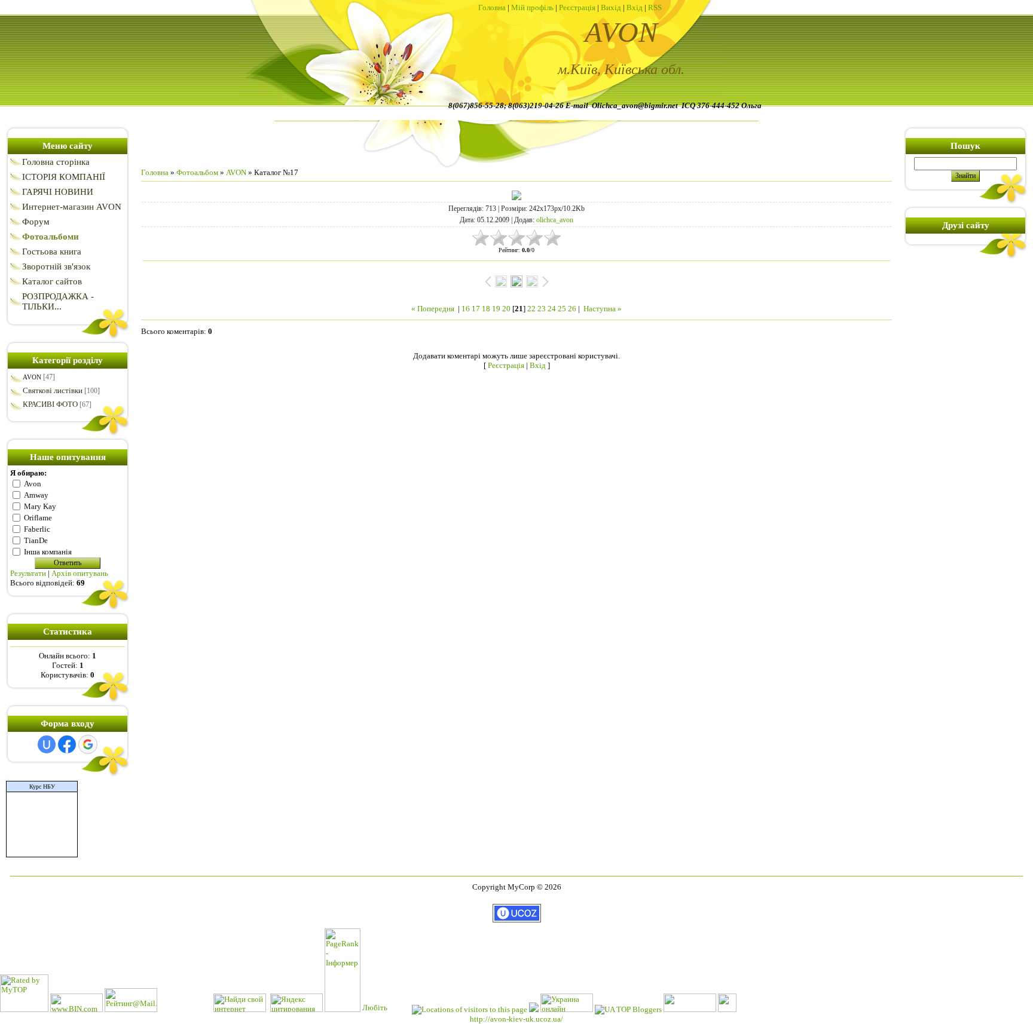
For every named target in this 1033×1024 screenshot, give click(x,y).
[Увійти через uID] (47, 744)
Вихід (611, 7)
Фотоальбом (197, 172)
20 (506, 308)
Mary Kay (40, 505)
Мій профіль (532, 7)
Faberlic (37, 528)
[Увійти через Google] (87, 744)
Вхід (634, 7)
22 (531, 308)
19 (496, 308)
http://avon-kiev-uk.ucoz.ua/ (516, 1018)
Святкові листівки (52, 390)
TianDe (36, 539)
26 (572, 308)
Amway (36, 494)
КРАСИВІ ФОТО (50, 404)
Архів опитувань (79, 573)
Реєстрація (577, 7)
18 (486, 308)
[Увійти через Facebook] (67, 744)
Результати (28, 573)
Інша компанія (48, 551)
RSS (655, 7)
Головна (492, 7)
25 (562, 308)
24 (552, 308)
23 (541, 308)
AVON (32, 377)
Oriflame (38, 517)
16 (466, 308)
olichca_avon (554, 220)
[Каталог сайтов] (727, 1009)
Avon (32, 483)
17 (476, 308)
